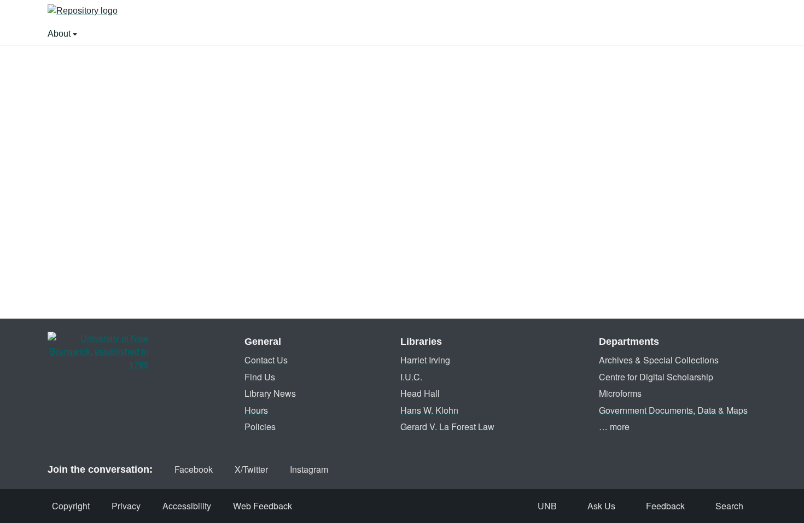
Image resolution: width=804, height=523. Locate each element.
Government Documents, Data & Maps (673, 410)
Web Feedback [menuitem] (262, 506)
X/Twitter (251, 469)
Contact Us (266, 360)
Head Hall (420, 393)
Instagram (309, 469)
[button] (83, 11)
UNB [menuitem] (547, 506)
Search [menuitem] (729, 506)
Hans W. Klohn (429, 410)
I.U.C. (411, 377)
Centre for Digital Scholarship (656, 377)
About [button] (60, 33)
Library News (270, 393)
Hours (256, 410)
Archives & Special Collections (659, 360)
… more (614, 426)
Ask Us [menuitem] (601, 506)
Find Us (259, 377)
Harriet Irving (425, 360)
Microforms (620, 393)
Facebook (193, 469)
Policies (260, 426)
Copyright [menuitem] (71, 506)
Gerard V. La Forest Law (447, 426)
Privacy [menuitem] (126, 506)
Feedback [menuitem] (665, 506)
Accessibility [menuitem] (186, 506)
